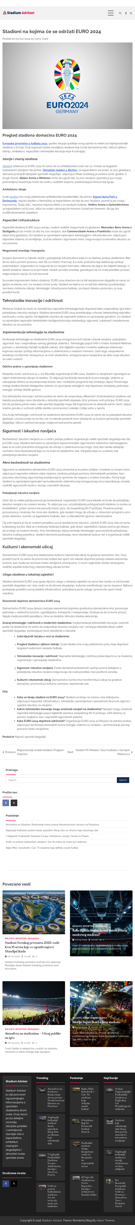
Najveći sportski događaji (30, 736)
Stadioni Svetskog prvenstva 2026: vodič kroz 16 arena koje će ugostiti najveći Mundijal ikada (32, 947)
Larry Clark (41, 38)
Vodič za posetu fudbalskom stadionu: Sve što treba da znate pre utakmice (46, 842)
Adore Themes (105, 1220)
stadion (14, 196)
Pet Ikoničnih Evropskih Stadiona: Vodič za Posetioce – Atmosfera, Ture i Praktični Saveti (121, 1193)
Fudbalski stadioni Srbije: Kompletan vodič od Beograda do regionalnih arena (87, 1155)
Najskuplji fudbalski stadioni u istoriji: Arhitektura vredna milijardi (121, 1160)
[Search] (120, 13)
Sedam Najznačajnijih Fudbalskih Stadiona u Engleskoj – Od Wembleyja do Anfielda (123, 1099)
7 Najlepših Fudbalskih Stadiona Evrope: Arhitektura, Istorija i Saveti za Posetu (47, 836)
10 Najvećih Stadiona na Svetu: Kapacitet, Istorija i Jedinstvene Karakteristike (89, 1186)
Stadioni (7, 166)
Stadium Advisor (52, 1220)
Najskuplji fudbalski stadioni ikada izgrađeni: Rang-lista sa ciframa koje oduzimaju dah (52, 830)
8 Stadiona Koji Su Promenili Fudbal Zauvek (87, 1126)
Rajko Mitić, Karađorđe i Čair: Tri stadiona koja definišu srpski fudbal (42, 848)
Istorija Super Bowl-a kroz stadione (96, 1022)
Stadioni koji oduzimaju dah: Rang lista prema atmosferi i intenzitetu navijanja (121, 1130)
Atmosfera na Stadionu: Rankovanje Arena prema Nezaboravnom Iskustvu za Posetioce (52, 824)
